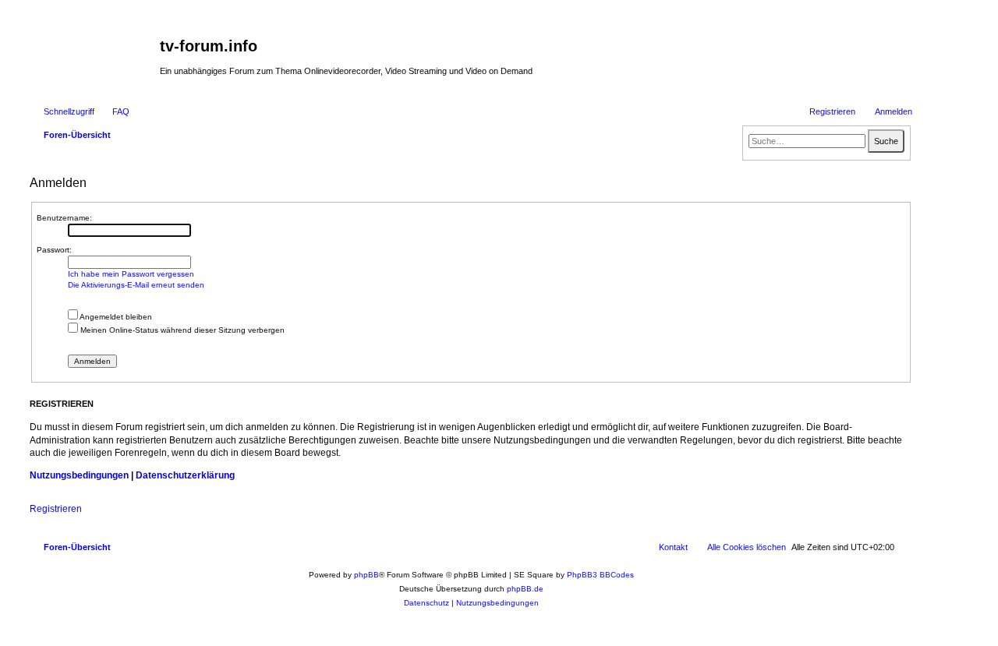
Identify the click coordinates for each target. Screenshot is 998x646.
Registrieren (56, 508)
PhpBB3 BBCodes (600, 574)
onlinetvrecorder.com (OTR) (802, 58)
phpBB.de (525, 588)
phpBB (366, 574)
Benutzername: (64, 218)
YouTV (762, 80)
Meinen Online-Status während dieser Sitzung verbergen (181, 330)
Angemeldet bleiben (115, 316)
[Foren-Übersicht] (93, 51)
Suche (886, 141)
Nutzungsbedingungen (79, 475)
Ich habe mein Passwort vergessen (131, 274)
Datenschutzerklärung (185, 475)
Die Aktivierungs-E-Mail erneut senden (136, 285)
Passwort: (54, 249)
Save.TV (766, 36)
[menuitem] (113, 111)
